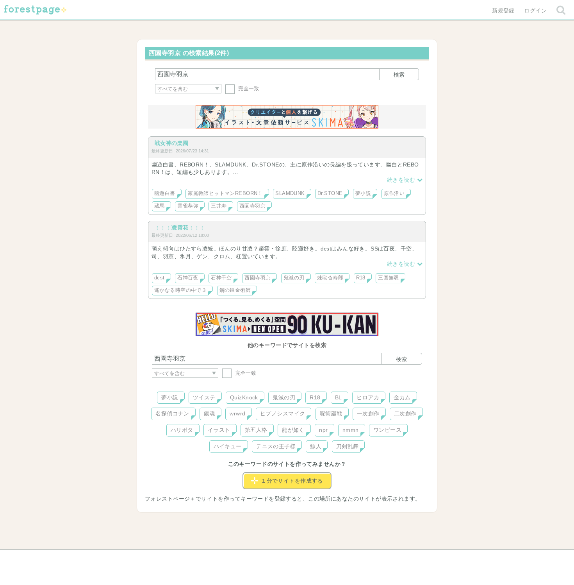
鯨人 (315, 446)
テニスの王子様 (276, 446)
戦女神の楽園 (172, 143)
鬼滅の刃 (294, 278)
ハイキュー (228, 446)
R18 (360, 278)
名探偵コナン (172, 413)
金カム (402, 397)
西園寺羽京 (252, 206)
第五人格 (256, 430)
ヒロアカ (368, 397)
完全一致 (248, 88)
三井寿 (218, 206)
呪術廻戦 (331, 413)
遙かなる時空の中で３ (180, 290)
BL (338, 397)
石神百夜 (187, 278)
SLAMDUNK (290, 193)
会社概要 (317, 558)
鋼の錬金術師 (235, 290)
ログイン (535, 10)
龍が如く (293, 430)
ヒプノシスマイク (282, 413)
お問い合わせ (230, 558)
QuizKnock (244, 397)
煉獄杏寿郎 (330, 278)
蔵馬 (159, 206)
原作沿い (394, 193)
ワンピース (387, 430)
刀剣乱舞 (347, 446)
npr (323, 430)
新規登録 (503, 10)
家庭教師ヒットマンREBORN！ (225, 193)
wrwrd (237, 413)
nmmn (350, 430)
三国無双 (388, 278)
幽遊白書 (164, 193)
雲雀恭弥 (187, 206)
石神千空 (221, 278)
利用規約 (276, 558)
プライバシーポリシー (371, 558)
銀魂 (209, 413)
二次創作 (405, 413)
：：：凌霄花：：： (180, 227)
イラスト (219, 430)
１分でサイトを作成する (292, 481)
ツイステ (204, 397)
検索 (399, 75)
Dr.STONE (329, 193)
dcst (159, 278)
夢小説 (363, 193)
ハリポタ (182, 430)
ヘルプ (187, 558)
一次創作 (368, 413)
